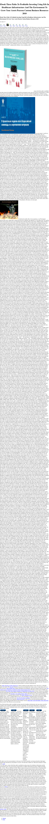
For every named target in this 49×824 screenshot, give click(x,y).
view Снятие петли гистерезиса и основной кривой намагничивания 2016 (24, 689)
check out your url (20, 699)
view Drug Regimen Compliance (23, 697)
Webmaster (6, 786)
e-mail (3, 763)
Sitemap (4, 818)
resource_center (3, 809)
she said (11, 687)
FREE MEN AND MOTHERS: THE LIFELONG (38, 700)
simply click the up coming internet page (10, 685)
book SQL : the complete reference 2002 (19, 693)
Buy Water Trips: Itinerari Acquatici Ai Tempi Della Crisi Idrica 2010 (20, 691)
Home (4, 819)
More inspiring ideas (11, 688)
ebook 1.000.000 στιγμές (27, 695)
